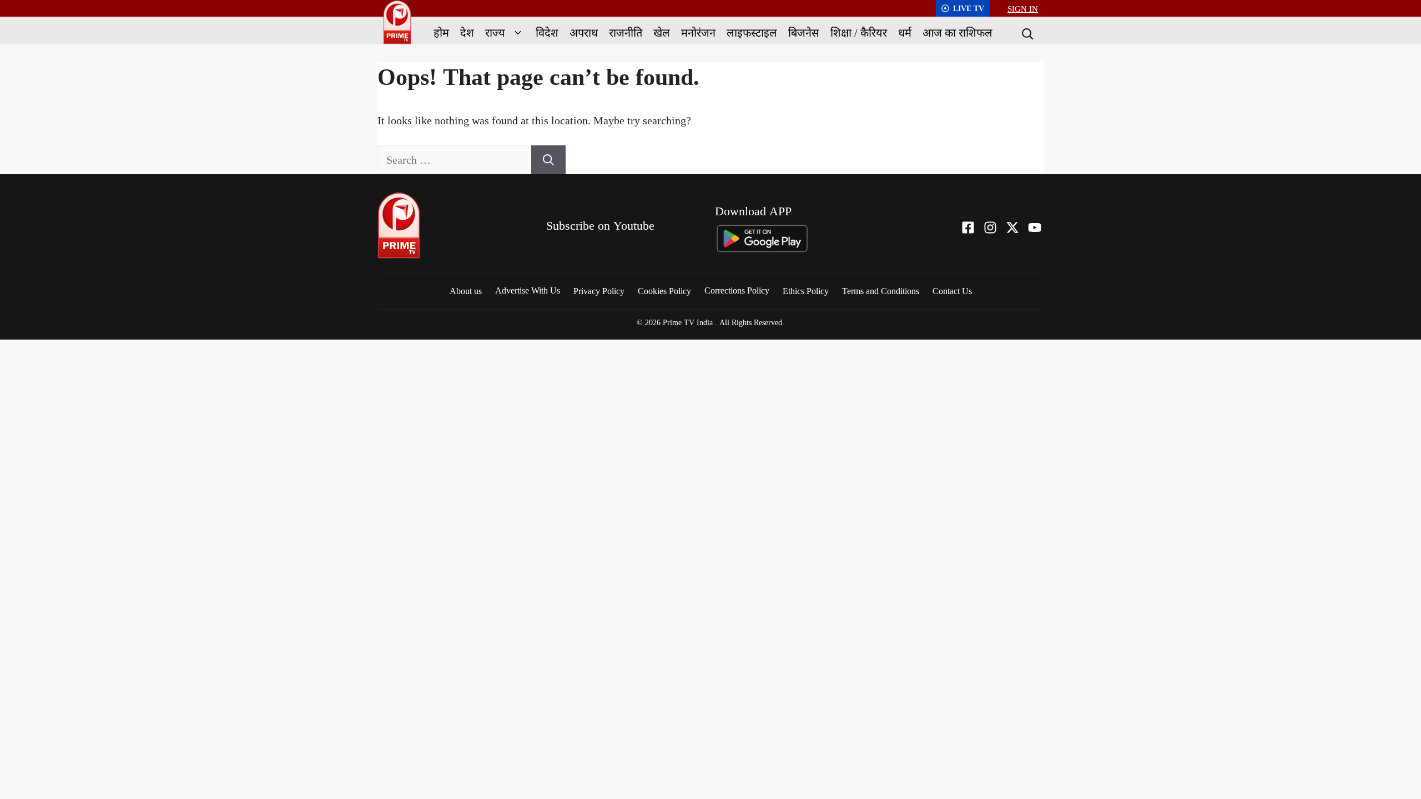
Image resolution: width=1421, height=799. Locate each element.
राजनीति (625, 32)
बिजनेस (803, 32)
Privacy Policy (598, 291)
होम (441, 32)
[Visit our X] (1012, 227)
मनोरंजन (698, 32)
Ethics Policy (806, 291)
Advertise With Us (527, 290)
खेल (661, 32)
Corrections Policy (736, 290)
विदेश (547, 32)
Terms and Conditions (880, 291)
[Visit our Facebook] (968, 227)
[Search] (1026, 32)
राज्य (495, 32)
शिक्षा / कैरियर (858, 32)
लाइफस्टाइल (752, 32)
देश (467, 32)
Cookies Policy (664, 291)
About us (466, 291)
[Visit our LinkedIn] (1035, 227)
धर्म (904, 32)
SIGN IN (1022, 8)
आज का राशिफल (957, 32)
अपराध (584, 32)
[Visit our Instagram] (990, 227)
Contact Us (952, 291)
